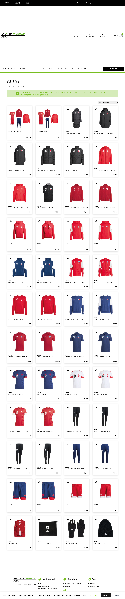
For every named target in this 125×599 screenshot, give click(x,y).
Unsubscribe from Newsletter (47, 589)
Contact (41, 584)
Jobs (65, 590)
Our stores (80, 3)
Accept (105, 595)
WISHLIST (102, 37)
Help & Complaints (44, 586)
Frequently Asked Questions (72, 584)
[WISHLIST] (103, 34)
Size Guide (66, 586)
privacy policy (94, 595)
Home (8, 86)
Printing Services (91, 3)
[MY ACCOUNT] (90, 34)
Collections (15, 86)
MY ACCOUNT (90, 37)
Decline (117, 595)
